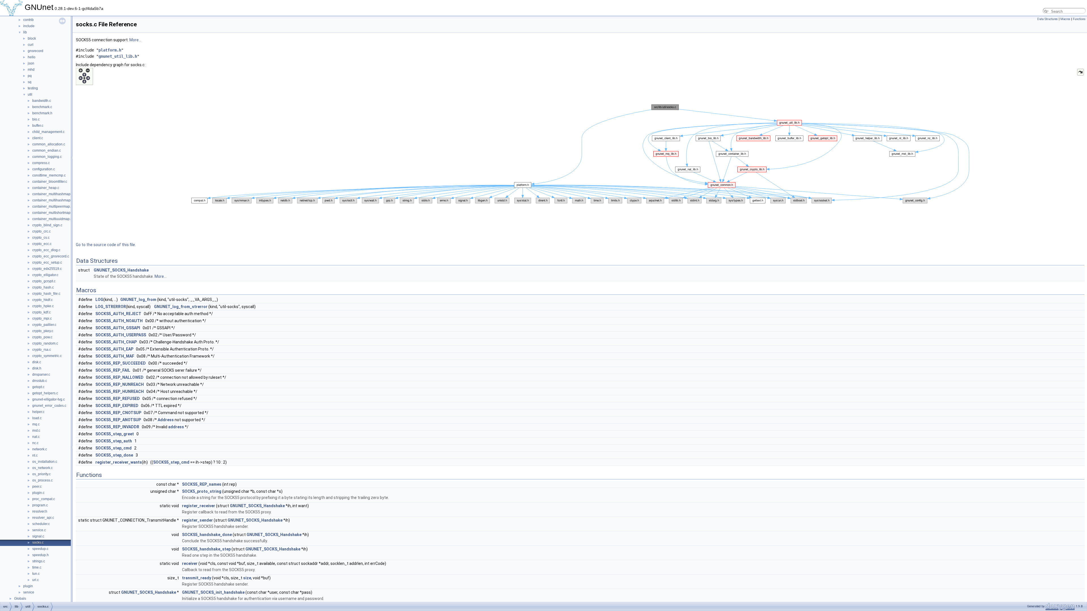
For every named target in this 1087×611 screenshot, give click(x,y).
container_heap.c (45, 188)
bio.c (36, 119)
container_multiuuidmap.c (52, 219)
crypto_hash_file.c (46, 294)
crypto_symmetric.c (47, 356)
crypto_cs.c (41, 238)
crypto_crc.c (41, 231)
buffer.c (37, 126)
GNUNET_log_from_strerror (180, 306)
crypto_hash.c (43, 287)
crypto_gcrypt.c (43, 281)
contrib (28, 20)
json (31, 63)
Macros (1065, 19)
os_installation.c (44, 462)
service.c (39, 530)
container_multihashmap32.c (54, 200)
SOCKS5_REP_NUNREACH (119, 384)
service (28, 592)
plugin (28, 586)
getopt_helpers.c (45, 393)
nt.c (35, 455)
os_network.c (42, 468)
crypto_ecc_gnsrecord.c (50, 256)
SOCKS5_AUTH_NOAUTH (119, 321)
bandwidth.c (41, 101)
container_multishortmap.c (52, 213)
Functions (1079, 19)
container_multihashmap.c (52, 194)
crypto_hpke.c (43, 306)
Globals (20, 599)
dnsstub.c (39, 381)
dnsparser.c (41, 375)
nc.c (35, 443)
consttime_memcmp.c (49, 175)
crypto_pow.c (42, 337)
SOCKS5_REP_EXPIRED (116, 405)
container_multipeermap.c (52, 206)
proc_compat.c (43, 499)
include (29, 26)
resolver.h (39, 511)
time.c (36, 567)
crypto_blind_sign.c (47, 225)
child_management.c (48, 132)
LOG (99, 299)
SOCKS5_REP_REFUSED (117, 398)
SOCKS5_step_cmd (113, 448)
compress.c (41, 163)
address (176, 427)
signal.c (38, 536)
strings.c (38, 561)
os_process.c (42, 480)
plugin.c (38, 493)
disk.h (36, 368)
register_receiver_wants (118, 462)
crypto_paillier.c (44, 325)
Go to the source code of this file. (106, 244)
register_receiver (198, 506)
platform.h (110, 50)
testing (33, 88)
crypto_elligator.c (45, 275)
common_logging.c (47, 157)
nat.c (36, 437)
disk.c (36, 362)
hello (31, 57)
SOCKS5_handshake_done (207, 534)
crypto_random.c (45, 343)
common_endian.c (46, 150)
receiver (190, 563)
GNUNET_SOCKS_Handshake (121, 270)
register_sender (197, 520)
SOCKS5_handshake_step (206, 549)
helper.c (38, 412)
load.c (37, 418)
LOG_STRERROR (110, 306)
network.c (39, 449)
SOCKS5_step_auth (113, 441)
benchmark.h (42, 113)
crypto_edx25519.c (47, 269)
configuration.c (43, 169)
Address (166, 420)
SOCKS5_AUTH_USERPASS (120, 335)
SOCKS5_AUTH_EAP (114, 349)
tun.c (36, 574)
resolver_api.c (43, 518)
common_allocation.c (48, 144)
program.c (40, 505)
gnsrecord (35, 51)
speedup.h (40, 555)
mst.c (36, 431)
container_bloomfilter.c (49, 182)
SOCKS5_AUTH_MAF (114, 356)
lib (25, 32)
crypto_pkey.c (42, 331)
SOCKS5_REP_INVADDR (117, 427)
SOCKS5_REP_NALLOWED (119, 377)
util (30, 94)
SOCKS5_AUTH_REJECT (118, 313)
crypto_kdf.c (41, 312)
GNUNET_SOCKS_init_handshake (213, 592)
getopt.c (38, 387)
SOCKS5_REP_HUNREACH (119, 391)
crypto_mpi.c (42, 318)
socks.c (38, 543)
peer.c (37, 487)
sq (29, 82)
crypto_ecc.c (42, 244)
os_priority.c (41, 474)
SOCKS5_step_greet (114, 434)
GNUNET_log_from (138, 299)
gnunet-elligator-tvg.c (48, 399)
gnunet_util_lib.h (118, 56)
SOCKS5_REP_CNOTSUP (118, 412)
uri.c (35, 580)
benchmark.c (42, 107)
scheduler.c (41, 524)
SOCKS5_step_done (114, 455)
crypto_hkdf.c (42, 300)
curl (30, 45)
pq (30, 76)
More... (135, 40)
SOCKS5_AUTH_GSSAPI (117, 328)
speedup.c (40, 549)
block (32, 38)
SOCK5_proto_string (201, 491)
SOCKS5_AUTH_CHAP (116, 342)
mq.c (36, 424)
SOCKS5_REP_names (201, 484)
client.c (37, 138)
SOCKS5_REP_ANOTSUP (118, 420)
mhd (31, 70)
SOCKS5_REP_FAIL (112, 370)
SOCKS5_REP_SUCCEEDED (120, 363)
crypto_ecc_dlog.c (46, 250)
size (247, 578)
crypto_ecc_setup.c (47, 262)
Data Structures (1047, 19)
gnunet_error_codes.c (49, 406)
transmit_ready (196, 578)
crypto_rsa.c (41, 350)
